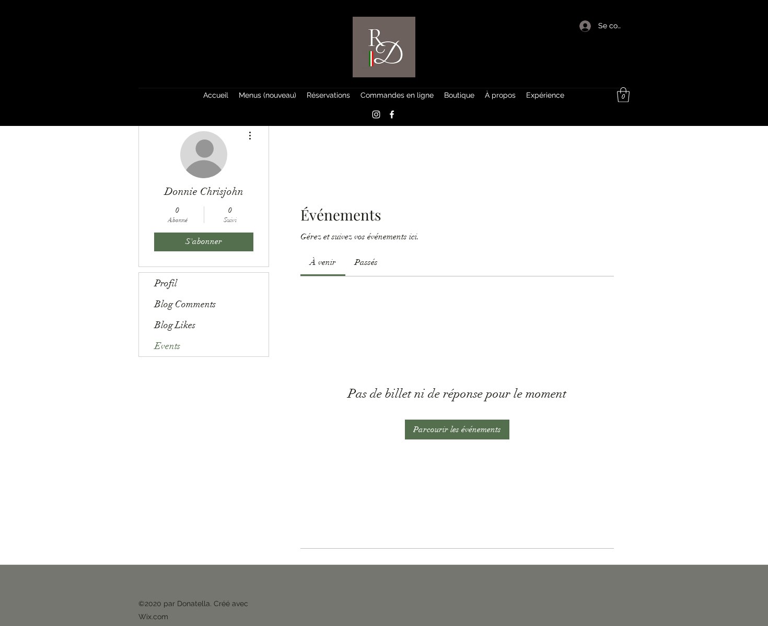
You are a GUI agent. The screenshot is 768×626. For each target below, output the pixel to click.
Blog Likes (175, 325)
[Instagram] (376, 114)
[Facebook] (392, 114)
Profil (166, 283)
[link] (323, 262)
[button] (623, 94)
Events (167, 346)
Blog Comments (185, 304)
